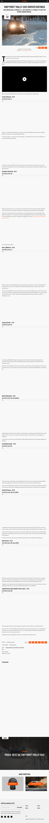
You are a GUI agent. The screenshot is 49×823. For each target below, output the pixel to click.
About (38, 808)
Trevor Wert (29, 50)
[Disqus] (24, 713)
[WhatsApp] (46, 48)
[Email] (45, 642)
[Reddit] (42, 642)
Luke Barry (23, 50)
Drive (26, 808)
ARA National (11, 647)
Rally (26, 805)
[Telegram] (39, 642)
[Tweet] (42, 48)
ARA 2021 (7, 647)
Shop (38, 805)
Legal (26, 816)
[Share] (39, 48)
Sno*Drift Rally (16, 647)
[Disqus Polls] (24, 679)
